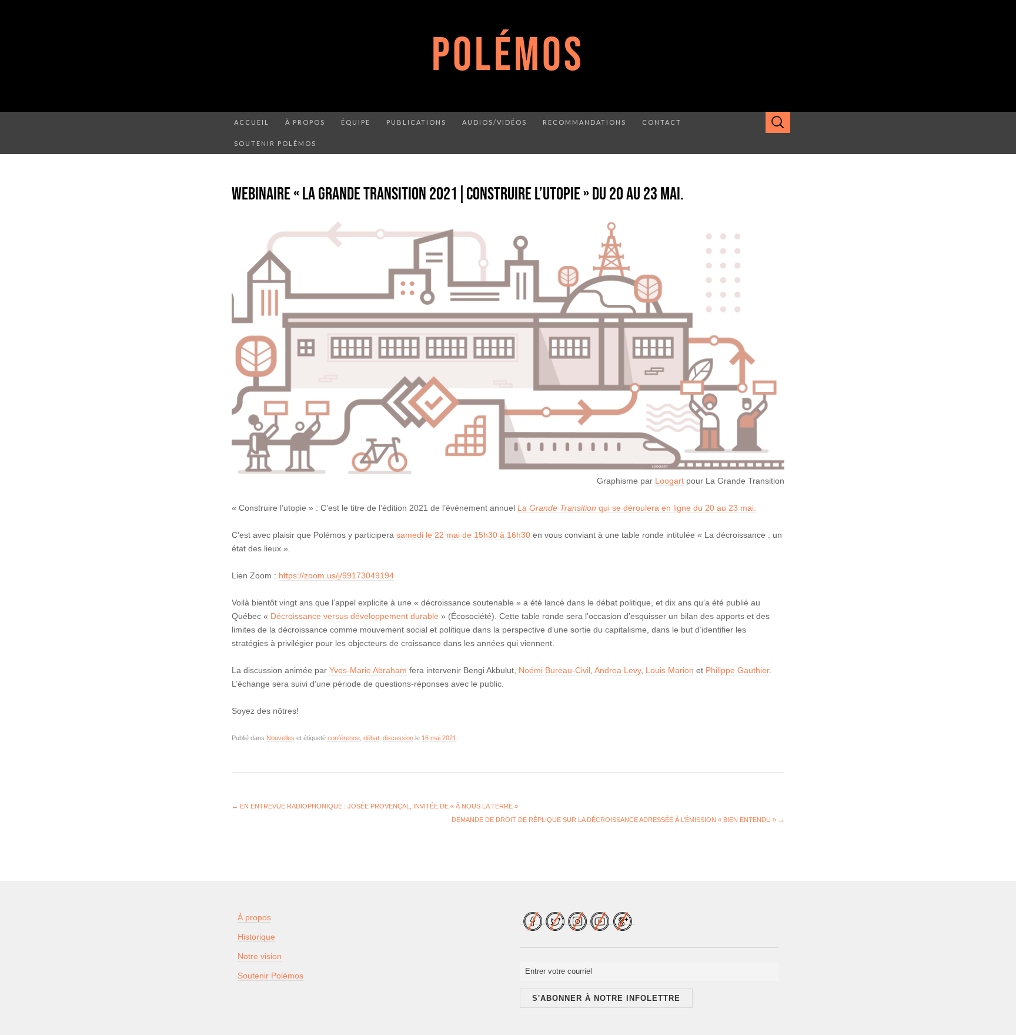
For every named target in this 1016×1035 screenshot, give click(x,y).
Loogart (669, 480)
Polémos (508, 56)
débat (371, 737)
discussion (398, 737)
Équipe (355, 122)
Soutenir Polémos (275, 143)
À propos (305, 122)
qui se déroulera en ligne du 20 (617, 507)
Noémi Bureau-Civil (554, 670)
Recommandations (584, 122)
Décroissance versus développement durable (354, 616)
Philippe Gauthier (737, 670)
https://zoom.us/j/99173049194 (336, 575)
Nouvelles (280, 737)
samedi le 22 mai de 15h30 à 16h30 (463, 535)
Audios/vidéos (494, 122)
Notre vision (260, 956)
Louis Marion (670, 670)
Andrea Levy (617, 670)
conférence (343, 737)
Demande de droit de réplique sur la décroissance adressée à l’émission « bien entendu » (618, 819)
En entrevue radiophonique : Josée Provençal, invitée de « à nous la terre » (375, 806)
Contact (661, 122)
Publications (416, 122)
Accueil (251, 122)
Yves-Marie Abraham (368, 670)
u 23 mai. (738, 507)
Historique (256, 936)
